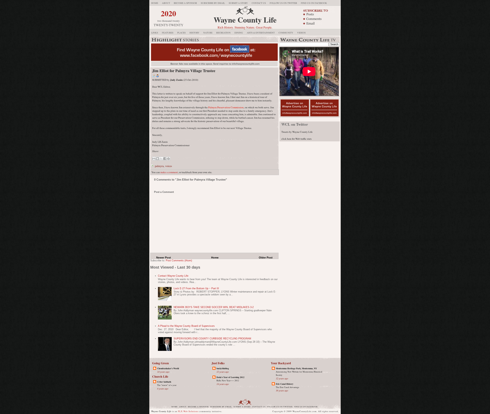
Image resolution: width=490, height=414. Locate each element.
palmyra (159, 166)
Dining (238, 32)
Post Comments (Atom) (179, 260)
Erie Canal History (284, 383)
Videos (301, 32)
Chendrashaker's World (168, 368)
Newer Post (163, 257)
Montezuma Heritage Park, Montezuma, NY (296, 368)
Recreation (223, 32)
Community (285, 32)
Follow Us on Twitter (283, 2)
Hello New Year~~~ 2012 (227, 380)
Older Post (266, 257)
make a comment (169, 172)
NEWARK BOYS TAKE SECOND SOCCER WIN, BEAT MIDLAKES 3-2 (214, 307)
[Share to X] (161, 159)
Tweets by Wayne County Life (297, 132)
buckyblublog (222, 368)
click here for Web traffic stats (296, 138)
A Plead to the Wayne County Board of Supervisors (186, 325)
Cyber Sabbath (164, 381)
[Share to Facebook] (165, 159)
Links (154, 32)
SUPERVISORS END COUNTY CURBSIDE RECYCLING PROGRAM (212, 338)
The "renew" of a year (166, 385)
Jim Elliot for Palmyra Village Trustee (183, 70)
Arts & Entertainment (261, 32)
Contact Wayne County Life (173, 275)
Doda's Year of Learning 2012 (230, 377)
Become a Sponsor (185, 2)
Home (154, 2)
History (194, 32)
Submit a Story (238, 2)
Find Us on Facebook (314, 2)
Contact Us (259, 2)
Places (181, 32)
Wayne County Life (245, 19)
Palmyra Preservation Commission (226, 107)
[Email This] (154, 159)
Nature (207, 32)
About (166, 2)
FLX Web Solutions (188, 411)
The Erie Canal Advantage (287, 387)
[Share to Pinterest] (168, 159)
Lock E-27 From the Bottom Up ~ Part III (196, 288)
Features (167, 32)
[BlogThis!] (157, 159)
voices (168, 166)
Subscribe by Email (213, 2)
